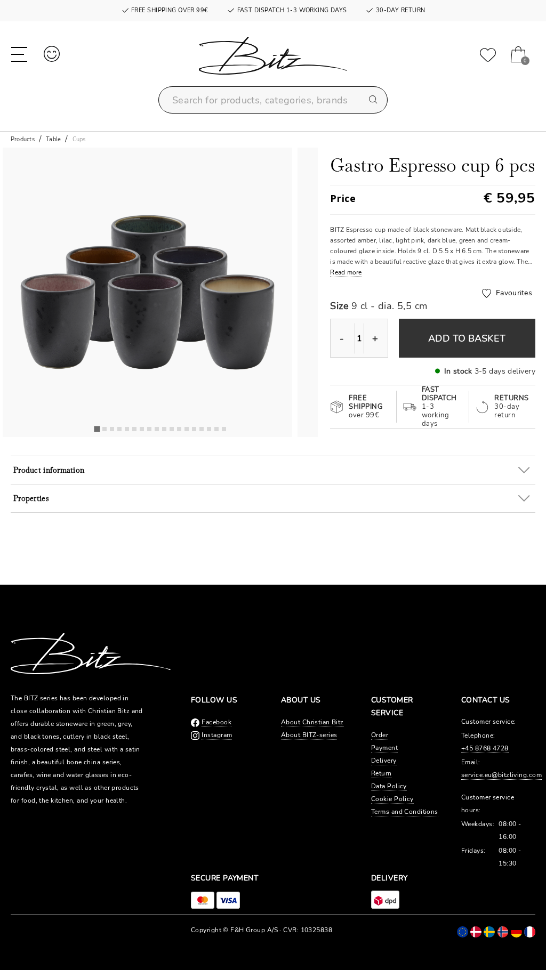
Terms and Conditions (404, 811)
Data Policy (389, 786)
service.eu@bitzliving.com (501, 775)
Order (379, 735)
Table (53, 139)
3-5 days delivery (505, 371)
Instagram (217, 735)
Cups (79, 139)
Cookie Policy (392, 799)
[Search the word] (374, 100)
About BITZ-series (309, 735)
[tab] (97, 429)
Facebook (216, 722)
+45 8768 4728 (485, 748)
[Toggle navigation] (19, 53)
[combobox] (273, 100)
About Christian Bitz (312, 722)
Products (23, 139)
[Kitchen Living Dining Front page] (273, 61)
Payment (384, 747)
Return (381, 773)
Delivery (384, 760)
